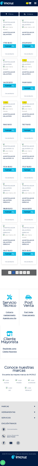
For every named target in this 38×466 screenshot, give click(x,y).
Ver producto (9, 54)
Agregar (8, 46)
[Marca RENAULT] (28, 389)
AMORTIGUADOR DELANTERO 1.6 (9, 157)
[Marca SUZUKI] (6, 381)
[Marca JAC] (9, 389)
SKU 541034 (25, 120)
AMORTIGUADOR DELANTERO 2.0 (28, 157)
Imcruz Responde (13, 436)
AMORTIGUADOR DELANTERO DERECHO (9, 200)
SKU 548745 (26, 205)
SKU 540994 (26, 78)
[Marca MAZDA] (19, 381)
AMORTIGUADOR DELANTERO (9, 33)
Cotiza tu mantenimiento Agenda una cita (9, 315)
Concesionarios (12, 429)
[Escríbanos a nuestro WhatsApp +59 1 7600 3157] (2, 462)
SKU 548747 (6, 247)
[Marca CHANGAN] (31, 381)
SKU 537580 (26, 247)
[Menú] (35, 3)
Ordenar (29, 14)
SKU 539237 (25, 163)
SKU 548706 (26, 39)
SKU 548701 (6, 205)
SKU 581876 (6, 78)
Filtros (10, 14)
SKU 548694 (7, 39)
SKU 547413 (6, 120)
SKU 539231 (6, 163)
